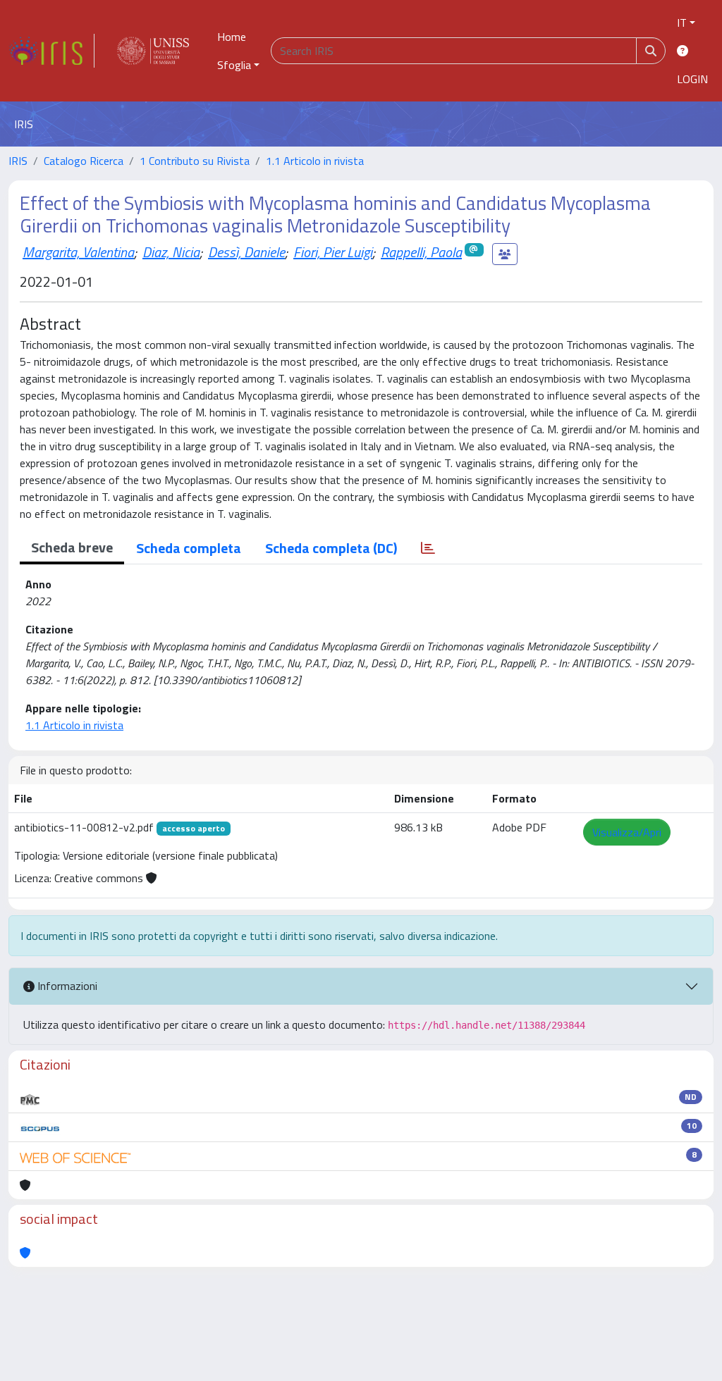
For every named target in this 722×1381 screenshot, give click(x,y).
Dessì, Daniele (246, 252)
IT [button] (682, 22)
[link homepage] (51, 51)
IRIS (17, 160)
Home (231, 36)
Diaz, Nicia (171, 252)
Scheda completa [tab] (188, 548)
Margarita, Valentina (78, 252)
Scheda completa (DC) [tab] (331, 548)
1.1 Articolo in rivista (315, 160)
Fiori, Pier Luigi (332, 252)
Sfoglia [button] (234, 64)
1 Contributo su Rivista (195, 160)
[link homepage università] (153, 51)
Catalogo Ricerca (83, 160)
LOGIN (692, 78)
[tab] (428, 548)
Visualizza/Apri (626, 832)
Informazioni (66, 985)
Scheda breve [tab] (72, 547)
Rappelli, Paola (421, 252)
